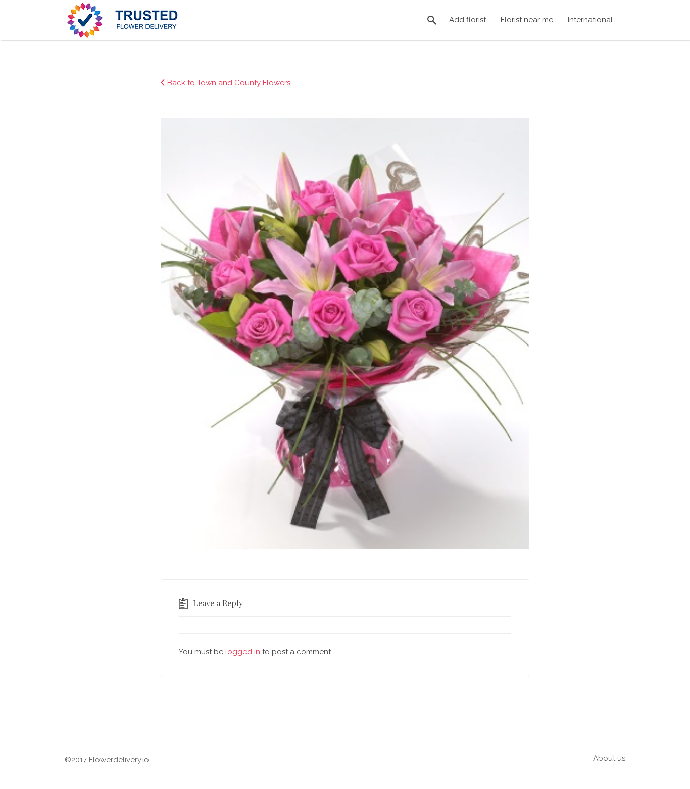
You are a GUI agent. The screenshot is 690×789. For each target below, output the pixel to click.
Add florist (467, 19)
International (590, 19)
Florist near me (527, 19)
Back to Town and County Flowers (228, 82)
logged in (242, 651)
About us (609, 758)
